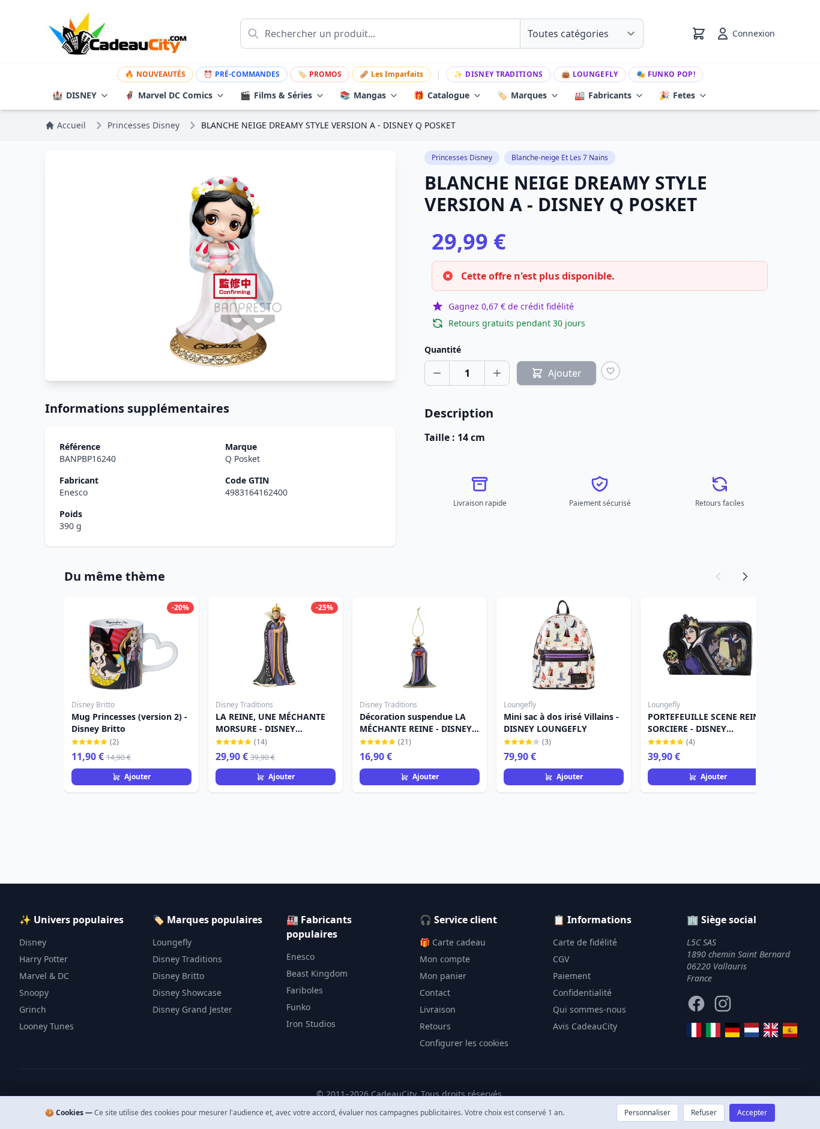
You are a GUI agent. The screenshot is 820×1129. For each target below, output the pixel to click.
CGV (561, 959)
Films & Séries (276, 95)
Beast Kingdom (317, 973)
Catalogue (441, 95)
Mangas (363, 95)
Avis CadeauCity (585, 1026)
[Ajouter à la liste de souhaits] (610, 370)
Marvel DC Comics (168, 95)
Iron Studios (311, 1023)
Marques (522, 95)
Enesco (73, 492)
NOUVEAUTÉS (155, 74)
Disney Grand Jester (192, 1009)
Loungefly (589, 74)
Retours (435, 1026)
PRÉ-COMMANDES (241, 74)
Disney (32, 942)
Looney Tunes (46, 1026)
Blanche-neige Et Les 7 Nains (559, 157)
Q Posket (242, 458)
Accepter (752, 1112)
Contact (435, 992)
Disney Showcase (187, 992)
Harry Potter (43, 959)
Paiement (572, 975)
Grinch (32, 1009)
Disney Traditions (498, 74)
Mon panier (443, 975)
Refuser (704, 1112)
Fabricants (603, 95)
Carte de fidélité (585, 942)
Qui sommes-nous (589, 1009)
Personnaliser (647, 1112)
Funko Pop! (665, 74)
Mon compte (445, 959)
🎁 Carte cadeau (453, 942)
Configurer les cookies (464, 1043)
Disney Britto (178, 975)
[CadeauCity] (694, 1030)
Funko (298, 1007)
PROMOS (320, 74)
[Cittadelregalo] (713, 1030)
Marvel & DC (44, 975)
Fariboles (304, 990)
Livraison (438, 1009)
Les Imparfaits (391, 74)
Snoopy (34, 992)
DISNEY (74, 95)
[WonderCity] (732, 1030)
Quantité (442, 349)
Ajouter (137, 776)
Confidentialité (582, 992)
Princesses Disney (462, 157)
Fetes (677, 95)
